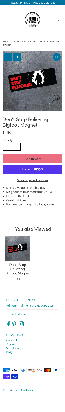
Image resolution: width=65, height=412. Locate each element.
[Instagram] (21, 324)
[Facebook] (8, 324)
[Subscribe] (53, 314)
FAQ (9, 352)
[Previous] (8, 57)
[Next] (17, 57)
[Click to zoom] (57, 57)
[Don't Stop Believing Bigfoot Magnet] (17, 248)
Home (5, 41)
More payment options (32, 180)
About (10, 344)
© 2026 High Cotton (17, 390)
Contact (11, 340)
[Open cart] (59, 19)
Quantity (7, 140)
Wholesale (13, 348)
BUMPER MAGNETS (20, 41)
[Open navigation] (5, 19)
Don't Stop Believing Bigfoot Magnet (17, 268)
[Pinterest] (14, 324)
